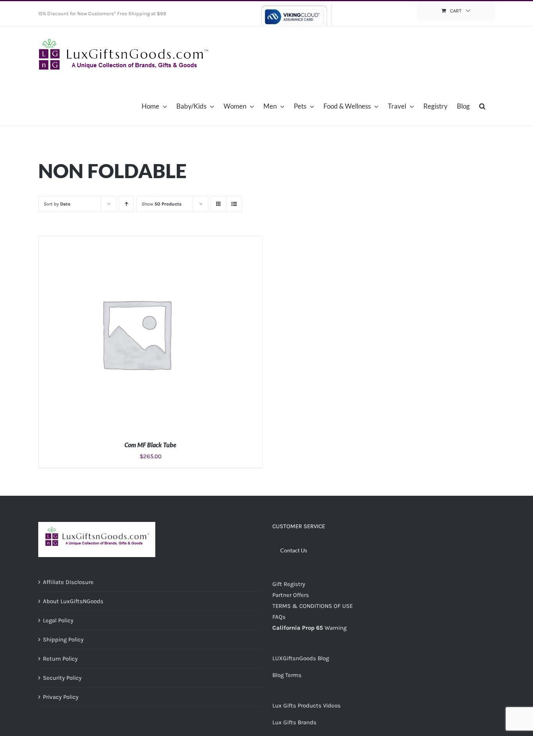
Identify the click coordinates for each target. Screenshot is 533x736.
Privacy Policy (60, 696)
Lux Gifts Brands (294, 722)
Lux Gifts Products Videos (306, 705)
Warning (335, 627)
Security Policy (62, 677)
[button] (482, 105)
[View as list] (234, 204)
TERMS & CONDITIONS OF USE (312, 605)
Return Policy (60, 658)
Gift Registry (288, 584)
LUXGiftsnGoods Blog (300, 658)
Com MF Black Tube (150, 444)
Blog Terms (287, 675)
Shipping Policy (63, 639)
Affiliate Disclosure (68, 582)
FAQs (279, 616)
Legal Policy (58, 620)
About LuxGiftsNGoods (73, 601)
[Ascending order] (126, 204)
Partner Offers (290, 594)
